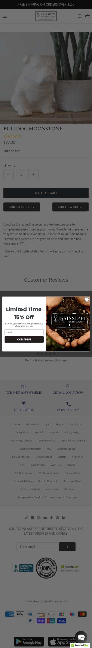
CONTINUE (24, 339)
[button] (81, 637)
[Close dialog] (87, 299)
